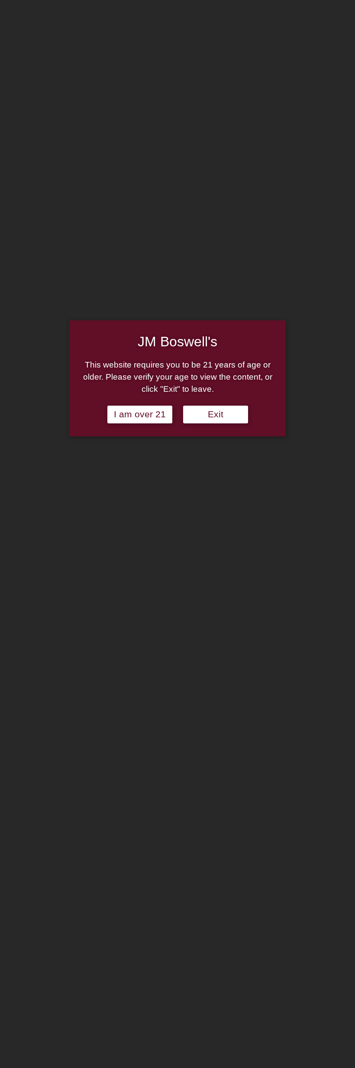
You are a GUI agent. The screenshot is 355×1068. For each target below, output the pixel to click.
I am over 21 (140, 414)
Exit (215, 414)
